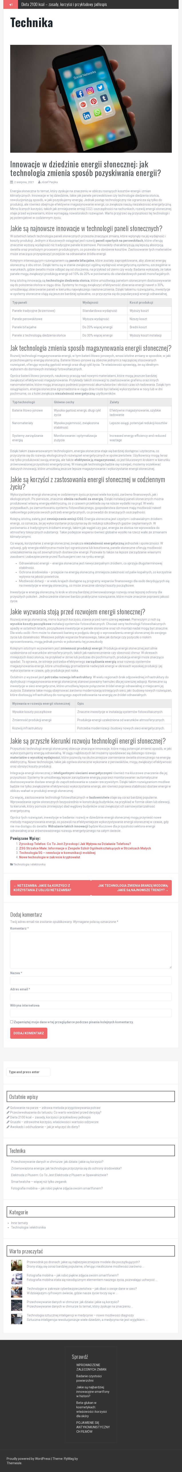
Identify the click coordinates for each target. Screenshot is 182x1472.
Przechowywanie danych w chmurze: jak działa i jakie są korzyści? (57, 1161)
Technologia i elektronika (30, 864)
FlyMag (69, 1458)
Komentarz (19, 928)
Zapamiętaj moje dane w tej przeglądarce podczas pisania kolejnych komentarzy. (74, 1022)
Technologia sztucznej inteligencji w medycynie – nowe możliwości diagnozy (80, 1315)
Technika (31, 21)
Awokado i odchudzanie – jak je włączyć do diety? (45, 1127)
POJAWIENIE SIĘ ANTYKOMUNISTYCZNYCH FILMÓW (93, 1427)
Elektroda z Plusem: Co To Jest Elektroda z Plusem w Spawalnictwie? (59, 1175)
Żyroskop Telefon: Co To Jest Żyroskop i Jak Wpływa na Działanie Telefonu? (75, 844)
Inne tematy (19, 1223)
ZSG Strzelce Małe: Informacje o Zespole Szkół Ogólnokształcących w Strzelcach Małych (85, 848)
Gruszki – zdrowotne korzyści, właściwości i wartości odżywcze (67, 6)
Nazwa (16, 973)
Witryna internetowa (25, 1005)
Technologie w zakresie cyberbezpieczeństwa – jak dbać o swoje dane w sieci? (82, 1288)
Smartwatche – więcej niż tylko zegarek (39, 1181)
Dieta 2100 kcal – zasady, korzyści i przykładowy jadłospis (50, 1117)
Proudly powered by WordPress (29, 1458)
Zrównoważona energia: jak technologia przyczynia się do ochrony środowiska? (66, 1168)
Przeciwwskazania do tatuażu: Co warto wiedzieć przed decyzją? (55, 1112)
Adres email (20, 989)
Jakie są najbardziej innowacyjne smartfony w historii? (92, 1391)
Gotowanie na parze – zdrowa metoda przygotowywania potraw (55, 1108)
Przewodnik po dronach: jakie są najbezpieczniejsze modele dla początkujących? (83, 1262)
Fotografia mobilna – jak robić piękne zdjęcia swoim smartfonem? (57, 1188)
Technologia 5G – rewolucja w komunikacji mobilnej (57, 853)
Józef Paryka (49, 182)
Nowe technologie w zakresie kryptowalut (49, 857)
